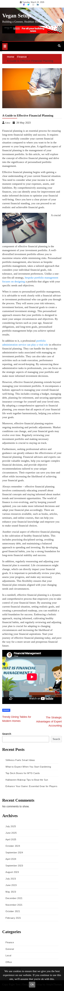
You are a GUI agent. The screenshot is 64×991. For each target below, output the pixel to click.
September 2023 (14, 865)
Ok (32, 984)
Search (6, 733)
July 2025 (11, 826)
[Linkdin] (38, 4)
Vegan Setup (16, 16)
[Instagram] (33, 4)
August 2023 (12, 872)
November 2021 (14, 905)
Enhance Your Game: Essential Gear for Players (31, 786)
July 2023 (11, 878)
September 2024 (14, 852)
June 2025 (11, 833)
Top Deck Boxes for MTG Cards (23, 773)
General (10, 949)
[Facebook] (24, 4)
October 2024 (13, 846)
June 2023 (11, 885)
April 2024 (11, 859)
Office (9, 962)
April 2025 (11, 839)
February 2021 (13, 918)
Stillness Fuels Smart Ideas (20, 760)
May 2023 (11, 891)
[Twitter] (28, 4)
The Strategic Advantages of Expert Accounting (49, 721)
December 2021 (14, 898)
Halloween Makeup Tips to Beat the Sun (27, 779)
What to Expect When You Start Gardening (28, 766)
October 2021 (13, 911)
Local (8, 955)
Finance (6, 710)
